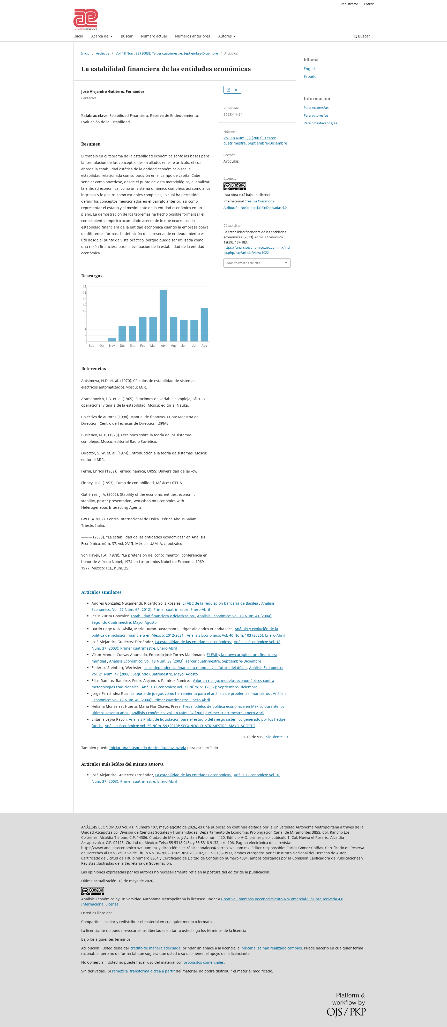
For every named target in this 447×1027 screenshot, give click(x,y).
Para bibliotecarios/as (320, 123)
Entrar (369, 4)
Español (310, 76)
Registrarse (349, 4)
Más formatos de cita (243, 263)
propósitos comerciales (204, 962)
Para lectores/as (316, 107)
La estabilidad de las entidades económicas (193, 641)
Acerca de (100, 36)
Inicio (78, 36)
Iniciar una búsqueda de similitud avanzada (147, 747)
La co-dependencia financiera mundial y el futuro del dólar (195, 667)
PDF (234, 89)
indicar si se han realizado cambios (271, 948)
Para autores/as (316, 115)
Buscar (127, 36)
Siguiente (274, 736)
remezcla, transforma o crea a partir (143, 971)
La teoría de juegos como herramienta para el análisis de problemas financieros (201, 693)
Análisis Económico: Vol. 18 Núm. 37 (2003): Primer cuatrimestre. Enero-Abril (197, 712)
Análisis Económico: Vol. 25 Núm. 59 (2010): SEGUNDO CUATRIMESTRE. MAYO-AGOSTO (180, 725)
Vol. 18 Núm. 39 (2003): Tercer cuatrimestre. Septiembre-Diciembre (167, 53)
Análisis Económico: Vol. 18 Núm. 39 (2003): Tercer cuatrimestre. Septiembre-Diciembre (185, 661)
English (310, 68)
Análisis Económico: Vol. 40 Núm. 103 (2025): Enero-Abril (236, 635)
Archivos (102, 53)
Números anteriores (192, 36)
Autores (225, 36)
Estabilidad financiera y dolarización (163, 615)
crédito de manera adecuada (155, 948)
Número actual (154, 36)
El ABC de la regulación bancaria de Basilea (221, 603)
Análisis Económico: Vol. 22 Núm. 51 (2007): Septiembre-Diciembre (199, 686)
